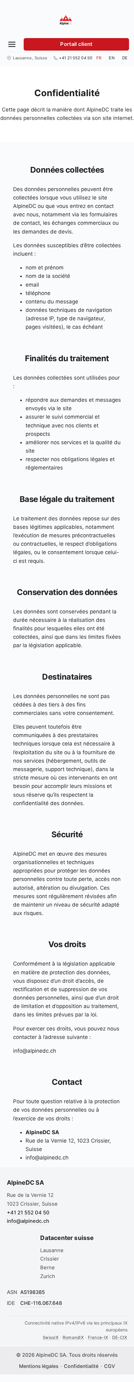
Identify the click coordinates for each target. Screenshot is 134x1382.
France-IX (98, 1337)
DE (124, 57)
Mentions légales (38, 1366)
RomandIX (73, 1337)
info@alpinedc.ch (34, 1051)
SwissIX (51, 1337)
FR (98, 57)
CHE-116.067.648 (41, 1303)
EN (111, 57)
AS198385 (32, 1292)
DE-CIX (119, 1337)
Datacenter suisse (66, 1238)
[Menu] (12, 44)
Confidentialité (81, 1366)
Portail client (76, 44)
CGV (109, 1366)
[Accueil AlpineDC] (66, 20)
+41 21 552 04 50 (75, 57)
